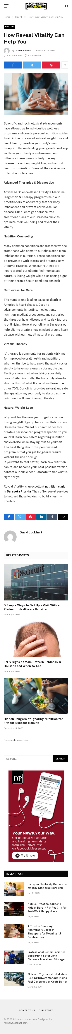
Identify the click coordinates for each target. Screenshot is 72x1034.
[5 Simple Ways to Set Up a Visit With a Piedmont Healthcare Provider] (36, 582)
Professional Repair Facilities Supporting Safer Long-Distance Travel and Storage (46, 956)
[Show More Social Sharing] (64, 65)
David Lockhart (23, 50)
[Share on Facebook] (13, 65)
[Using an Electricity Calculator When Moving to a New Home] (14, 889)
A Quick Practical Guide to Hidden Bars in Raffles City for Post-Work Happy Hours (47, 908)
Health (9, 27)
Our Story (46, 1010)
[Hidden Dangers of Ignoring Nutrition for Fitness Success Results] (36, 696)
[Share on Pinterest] (51, 65)
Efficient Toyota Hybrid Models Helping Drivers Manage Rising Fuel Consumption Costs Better (47, 978)
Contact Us (27, 1010)
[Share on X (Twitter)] (32, 65)
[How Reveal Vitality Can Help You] (36, 94)
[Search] (66, 6)
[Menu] (6, 6)
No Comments (14, 55)
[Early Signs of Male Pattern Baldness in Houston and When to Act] (36, 639)
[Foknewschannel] (36, 6)
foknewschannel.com (15, 1023)
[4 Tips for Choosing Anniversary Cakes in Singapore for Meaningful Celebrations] (14, 931)
